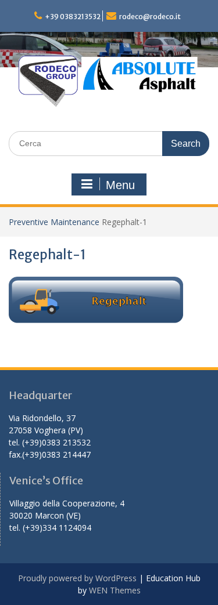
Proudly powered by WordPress (77, 578)
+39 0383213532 (73, 16)
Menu (120, 185)
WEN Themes (115, 590)
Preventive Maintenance (54, 221)
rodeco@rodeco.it (150, 16)
